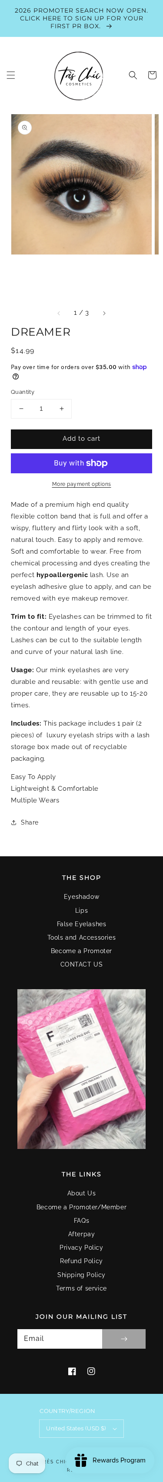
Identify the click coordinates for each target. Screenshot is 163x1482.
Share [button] (30, 822)
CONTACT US (81, 964)
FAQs (81, 1220)
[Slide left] (59, 313)
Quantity (22, 392)
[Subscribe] (124, 1339)
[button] (10, 75)
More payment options (81, 484)
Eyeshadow (81, 896)
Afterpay (81, 1234)
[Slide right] (103, 313)
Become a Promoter (81, 950)
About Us (81, 1193)
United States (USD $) (76, 1428)
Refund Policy (81, 1261)
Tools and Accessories (81, 937)
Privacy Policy (81, 1247)
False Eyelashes (81, 924)
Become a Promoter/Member (81, 1207)
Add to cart (81, 438)
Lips (81, 910)
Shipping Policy (81, 1274)
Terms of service (81, 1288)
